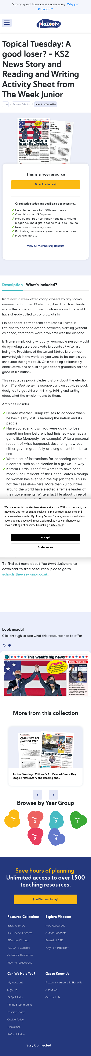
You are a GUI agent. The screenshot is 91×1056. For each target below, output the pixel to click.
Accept (45, 537)
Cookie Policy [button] (47, 520)
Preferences (45, 547)
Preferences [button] (56, 524)
